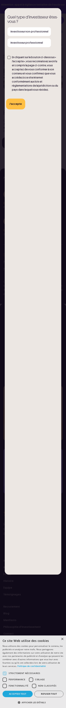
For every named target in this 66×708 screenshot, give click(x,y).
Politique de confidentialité (31, 666)
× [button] (62, 639)
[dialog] (33, 671)
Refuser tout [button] (49, 693)
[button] (33, 702)
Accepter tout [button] (17, 693)
